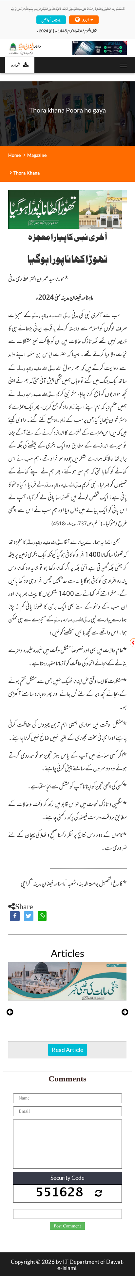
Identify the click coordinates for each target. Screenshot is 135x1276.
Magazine (37, 155)
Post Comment (67, 1226)
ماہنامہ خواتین (51, 19)
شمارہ (15, 64)
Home (14, 155)
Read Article (67, 1049)
